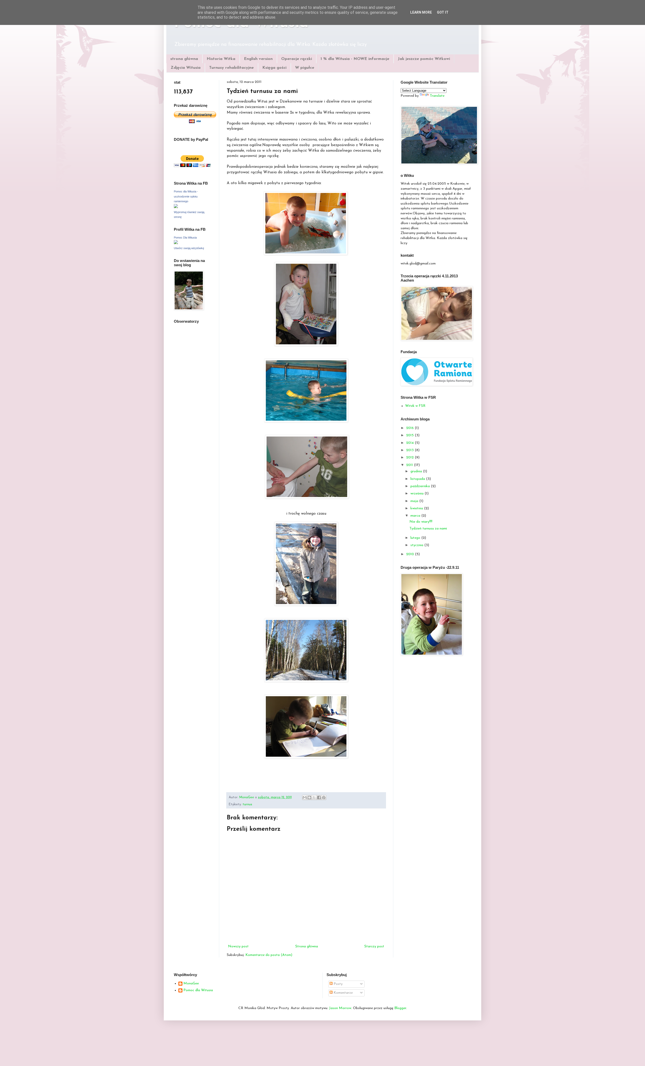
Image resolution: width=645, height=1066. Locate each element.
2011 (410, 465)
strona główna (184, 59)
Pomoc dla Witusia (198, 990)
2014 (410, 443)
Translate (437, 96)
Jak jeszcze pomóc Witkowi (424, 59)
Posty (338, 984)
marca (415, 516)
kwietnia (417, 508)
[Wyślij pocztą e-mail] (304, 797)
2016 (410, 428)
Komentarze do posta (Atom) (268, 955)
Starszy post (374, 946)
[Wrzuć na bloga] (309, 797)
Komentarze (343, 993)
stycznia (417, 545)
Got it (442, 12)
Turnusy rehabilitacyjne (231, 68)
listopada (418, 479)
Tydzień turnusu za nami (428, 528)
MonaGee (191, 983)
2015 (410, 435)
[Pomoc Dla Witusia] (176, 243)
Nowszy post (238, 946)
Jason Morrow (340, 1008)
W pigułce (304, 68)
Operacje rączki (296, 59)
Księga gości (274, 68)
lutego (415, 538)
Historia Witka (221, 59)
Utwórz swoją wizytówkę (189, 248)
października (420, 486)
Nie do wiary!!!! (420, 522)
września (417, 493)
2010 (410, 554)
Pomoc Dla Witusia (185, 237)
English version (258, 59)
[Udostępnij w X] (314, 797)
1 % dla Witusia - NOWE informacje (354, 59)
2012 (410, 457)
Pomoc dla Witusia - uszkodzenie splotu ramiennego (186, 196)
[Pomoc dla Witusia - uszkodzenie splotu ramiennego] (176, 207)
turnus (247, 804)
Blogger (400, 1008)
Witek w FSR (415, 406)
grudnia (416, 471)
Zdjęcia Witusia (186, 68)
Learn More (421, 12)
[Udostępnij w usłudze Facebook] (318, 797)
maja (414, 501)
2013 (410, 450)
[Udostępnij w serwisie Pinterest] (323, 797)
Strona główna (306, 946)
